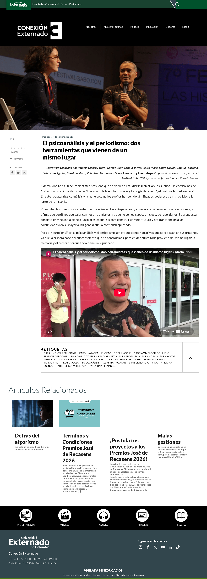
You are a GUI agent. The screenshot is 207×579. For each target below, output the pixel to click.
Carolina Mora (89, 353)
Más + (185, 26)
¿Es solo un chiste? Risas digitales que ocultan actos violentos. (32, 448)
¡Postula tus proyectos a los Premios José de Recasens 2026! (129, 449)
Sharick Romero (139, 362)
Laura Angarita (128, 356)
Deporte (170, 26)
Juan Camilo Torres (82, 356)
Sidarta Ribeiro (162, 362)
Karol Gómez (106, 356)
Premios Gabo (71, 362)
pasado (162, 359)
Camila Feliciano (65, 353)
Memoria (49, 359)
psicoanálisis (91, 362)
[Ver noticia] (32, 413)
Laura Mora (148, 356)
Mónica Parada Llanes (72, 359)
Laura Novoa (167, 356)
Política (134, 26)
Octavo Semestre (120, 359)
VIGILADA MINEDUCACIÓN (103, 570)
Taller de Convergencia (71, 365)
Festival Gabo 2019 (56, 356)
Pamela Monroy (144, 359)
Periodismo (51, 362)
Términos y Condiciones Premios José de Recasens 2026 (77, 448)
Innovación (152, 26)
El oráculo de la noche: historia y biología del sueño (135, 353)
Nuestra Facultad (113, 26)
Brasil (48, 353)
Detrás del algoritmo (27, 438)
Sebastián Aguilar (114, 362)
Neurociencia (98, 359)
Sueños (49, 365)
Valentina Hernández (102, 365)
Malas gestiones (169, 438)
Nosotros (91, 26)
